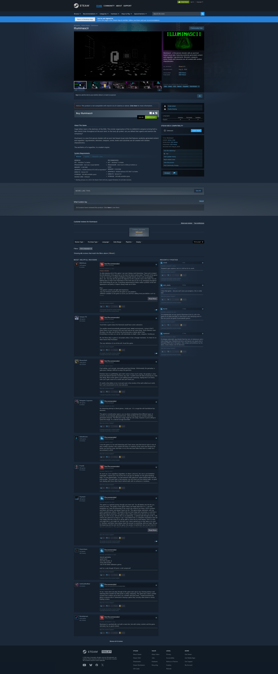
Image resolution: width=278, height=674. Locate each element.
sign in (192, 2)
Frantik (81, 466)
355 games (82, 319)
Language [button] (105, 242)
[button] (77, 13)
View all (201, 201)
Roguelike (185, 86)
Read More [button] (152, 299)
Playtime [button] (128, 242)
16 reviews (82, 586)
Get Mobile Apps (190, 658)
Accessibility (170, 658)
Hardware (155, 661)
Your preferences (199, 223)
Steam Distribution (139, 665)
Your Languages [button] (85, 248)
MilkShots (82, 263)
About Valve (155, 654)
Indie (165, 86)
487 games (82, 402)
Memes (179, 86)
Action (170, 86)
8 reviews (82, 267)
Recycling (155, 665)
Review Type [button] (79, 242)
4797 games (82, 618)
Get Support (188, 661)
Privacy (168, 654)
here (109, 207)
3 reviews (82, 404)
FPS (174, 86)
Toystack (82, 497)
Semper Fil (83, 317)
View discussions (169, 162)
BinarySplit (83, 360)
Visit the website (169, 150)
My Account (188, 665)
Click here (133, 106)
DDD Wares (182, 73)
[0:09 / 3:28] (118, 56)
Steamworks (137, 661)
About (119, 6)
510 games (82, 551)
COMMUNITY (109, 6)
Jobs (153, 658)
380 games (82, 499)
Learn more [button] (196, 130)
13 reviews (82, 440)
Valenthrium (83, 437)
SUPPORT (127, 6)
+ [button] (198, 86)
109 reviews (82, 553)
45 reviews (82, 470)
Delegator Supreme (85, 400)
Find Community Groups (171, 165)
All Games (77, 25)
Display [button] (138, 242)
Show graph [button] (197, 242)
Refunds (168, 669)
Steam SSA (137, 658)
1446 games (82, 362)
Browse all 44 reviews (116, 641)
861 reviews (82, 620)
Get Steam (188, 654)
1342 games (82, 439)
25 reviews (82, 500)
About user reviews (186, 223)
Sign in (78, 95)
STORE (99, 6)
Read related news (169, 159)
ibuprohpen (83, 549)
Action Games (85, 25)
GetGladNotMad (84, 584)
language (199, 2)
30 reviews (82, 321)
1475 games (82, 265)
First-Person (193, 86)
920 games (82, 468)
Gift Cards (136, 669)
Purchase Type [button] (92, 242)
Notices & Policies (172, 661)
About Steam (137, 654)
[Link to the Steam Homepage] (82, 7)
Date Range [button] (117, 242)
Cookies (168, 665)
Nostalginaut (83, 616)
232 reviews (82, 364)
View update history (170, 156)
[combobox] (176, 14)
